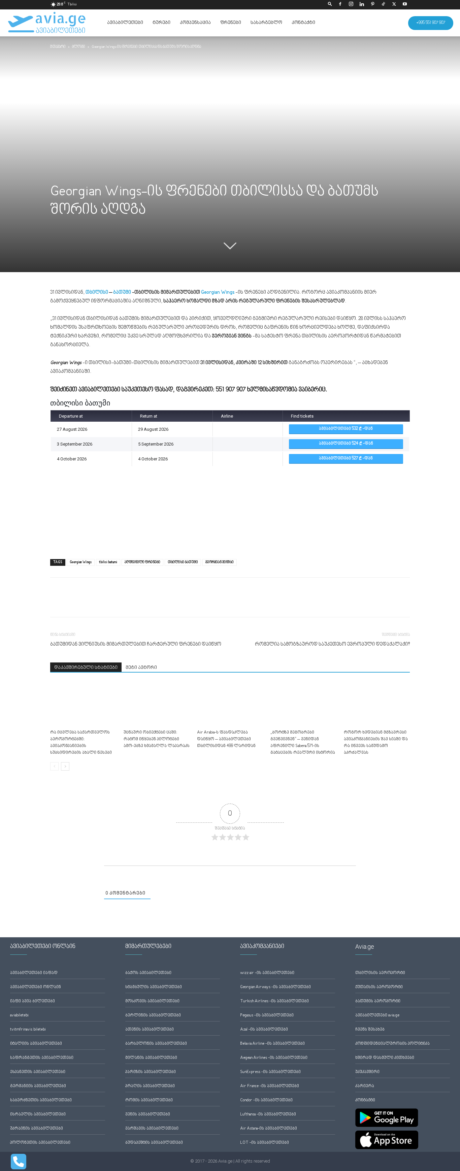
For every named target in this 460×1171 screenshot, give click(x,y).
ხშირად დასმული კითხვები (384, 1058)
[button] (330, 4)
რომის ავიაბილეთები (149, 1100)
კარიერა (364, 1086)
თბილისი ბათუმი (183, 562)
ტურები (161, 23)
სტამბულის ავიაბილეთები (153, 987)
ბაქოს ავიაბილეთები (148, 973)
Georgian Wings (81, 562)
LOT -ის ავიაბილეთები (264, 1142)
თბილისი (97, 292)
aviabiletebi (19, 1015)
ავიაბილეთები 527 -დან (346, 458)
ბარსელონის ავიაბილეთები (156, 1043)
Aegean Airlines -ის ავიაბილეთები (273, 1058)
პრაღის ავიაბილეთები (150, 1086)
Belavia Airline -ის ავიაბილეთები (272, 1043)
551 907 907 (231, 389)
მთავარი (58, 47)
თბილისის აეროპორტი (380, 973)
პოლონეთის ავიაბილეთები (40, 1142)
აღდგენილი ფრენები (142, 562)
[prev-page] (54, 766)
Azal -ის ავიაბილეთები (264, 1029)
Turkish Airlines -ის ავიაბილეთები (274, 1001)
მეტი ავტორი (141, 668)
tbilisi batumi (108, 562)
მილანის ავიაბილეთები (151, 1058)
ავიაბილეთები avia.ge (377, 1015)
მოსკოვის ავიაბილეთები (152, 1001)
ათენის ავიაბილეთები (149, 1029)
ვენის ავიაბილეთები (147, 1114)
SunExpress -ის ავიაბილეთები (270, 1072)
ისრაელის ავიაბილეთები (38, 1114)
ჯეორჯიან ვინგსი (219, 562)
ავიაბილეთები (125, 23)
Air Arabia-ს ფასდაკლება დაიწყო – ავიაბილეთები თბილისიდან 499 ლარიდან (226, 739)
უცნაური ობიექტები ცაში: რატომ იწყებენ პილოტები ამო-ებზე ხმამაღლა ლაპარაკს (157, 739)
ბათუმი (122, 292)
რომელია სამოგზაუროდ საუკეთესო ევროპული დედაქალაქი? (332, 644)
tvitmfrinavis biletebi (28, 1029)
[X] (394, 4)
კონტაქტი (303, 23)
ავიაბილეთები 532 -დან (346, 428)
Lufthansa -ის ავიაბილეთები (268, 1114)
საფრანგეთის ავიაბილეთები (41, 1058)
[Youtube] (405, 4)
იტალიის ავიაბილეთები (36, 1043)
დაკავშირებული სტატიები (86, 668)
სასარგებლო (266, 23)
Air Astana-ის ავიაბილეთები (268, 1128)
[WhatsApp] (88, 603)
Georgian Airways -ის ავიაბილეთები (275, 987)
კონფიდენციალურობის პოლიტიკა (392, 1043)
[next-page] (65, 766)
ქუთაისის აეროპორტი (379, 987)
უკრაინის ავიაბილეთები (36, 1128)
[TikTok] (383, 4)
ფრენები (230, 23)
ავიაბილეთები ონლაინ (35, 987)
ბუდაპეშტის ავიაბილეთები (154, 1142)
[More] (104, 603)
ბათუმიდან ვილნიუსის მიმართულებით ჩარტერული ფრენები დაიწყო (135, 644)
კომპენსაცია (195, 23)
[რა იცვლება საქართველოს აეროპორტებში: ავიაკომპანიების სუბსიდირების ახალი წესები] (83, 704)
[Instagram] (351, 4)
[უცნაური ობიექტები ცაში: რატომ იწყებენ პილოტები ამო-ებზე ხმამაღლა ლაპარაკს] (157, 704)
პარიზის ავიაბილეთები (150, 1072)
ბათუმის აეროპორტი (377, 1001)
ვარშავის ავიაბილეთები (151, 1128)
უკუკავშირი (367, 1072)
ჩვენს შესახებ (370, 1029)
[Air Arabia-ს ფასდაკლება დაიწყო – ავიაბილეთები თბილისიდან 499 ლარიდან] (230, 704)
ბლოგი (78, 47)
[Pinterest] (372, 4)
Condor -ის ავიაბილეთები (266, 1100)
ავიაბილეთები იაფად (34, 973)
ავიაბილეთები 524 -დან (346, 443)
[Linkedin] (362, 4)
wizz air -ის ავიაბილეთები (267, 973)
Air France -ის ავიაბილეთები (269, 1086)
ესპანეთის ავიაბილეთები (37, 1072)
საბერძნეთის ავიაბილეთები (41, 1100)
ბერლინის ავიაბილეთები (153, 1015)
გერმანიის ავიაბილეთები (38, 1086)
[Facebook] (340, 4)
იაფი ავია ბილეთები (32, 1001)
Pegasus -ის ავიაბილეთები (267, 1015)
